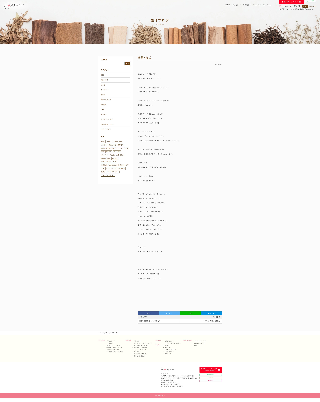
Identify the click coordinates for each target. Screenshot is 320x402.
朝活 (108, 158)
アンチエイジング (107, 119)
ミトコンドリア (111, 168)
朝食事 (103, 158)
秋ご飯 (112, 155)
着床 (102, 151)
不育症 (103, 95)
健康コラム (168, 353)
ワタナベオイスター (107, 175)
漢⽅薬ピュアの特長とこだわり (143, 343)
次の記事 (215, 317)
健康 (117, 155)
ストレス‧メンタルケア (141, 349)
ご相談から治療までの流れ (172, 343)
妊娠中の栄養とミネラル (114, 347)
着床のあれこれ (106, 99)
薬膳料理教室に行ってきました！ (150, 321)
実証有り (115, 158)
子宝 (102, 75)
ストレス (104, 145)
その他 (103, 85)
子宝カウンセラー (113, 172)
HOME (227, 5)
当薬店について (169, 341)
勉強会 (103, 172)
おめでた (109, 151)
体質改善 (246, 5)
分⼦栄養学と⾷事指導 (140, 347)
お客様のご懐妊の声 (170, 349)
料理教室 (121, 165)
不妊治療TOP (111, 341)
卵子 (127, 165)
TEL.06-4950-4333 (200, 341)
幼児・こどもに (106, 129)
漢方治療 (112, 148)
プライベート (105, 90)
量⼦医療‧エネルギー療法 (141, 345)
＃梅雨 (115, 141)
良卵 (114, 161)
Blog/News (267, 5)
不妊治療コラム (169, 351)
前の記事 (144, 317)
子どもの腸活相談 (139, 356)
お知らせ (167, 345)
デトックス (120, 148)
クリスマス (117, 151)
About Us (256, 5)
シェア (149, 313)
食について (104, 80)
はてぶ (211, 313)
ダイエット (137, 351)
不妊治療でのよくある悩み (115, 351)
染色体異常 (121, 168)
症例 (102, 109)
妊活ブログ (107, 333)
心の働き (109, 141)
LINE (190, 313)
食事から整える (106, 161)
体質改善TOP (138, 341)
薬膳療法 (104, 104)
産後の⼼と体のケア (113, 349)
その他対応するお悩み (140, 353)
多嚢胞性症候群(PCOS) (109, 165)
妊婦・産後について (107, 124)
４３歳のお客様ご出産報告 (211, 321)
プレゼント (105, 155)
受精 (126, 148)
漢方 (122, 155)
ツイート (170, 313)
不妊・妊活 (235, 5)
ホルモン (104, 114)
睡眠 (120, 141)
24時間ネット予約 (199, 343)
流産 (102, 168)
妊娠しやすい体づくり (113, 345)
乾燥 (102, 141)
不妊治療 (110, 343)
